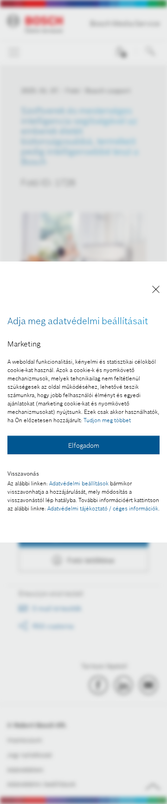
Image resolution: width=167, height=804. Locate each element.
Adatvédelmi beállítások (79, 483)
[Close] (155, 291)
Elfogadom (83, 445)
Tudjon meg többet (107, 420)
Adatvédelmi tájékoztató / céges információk (102, 508)
